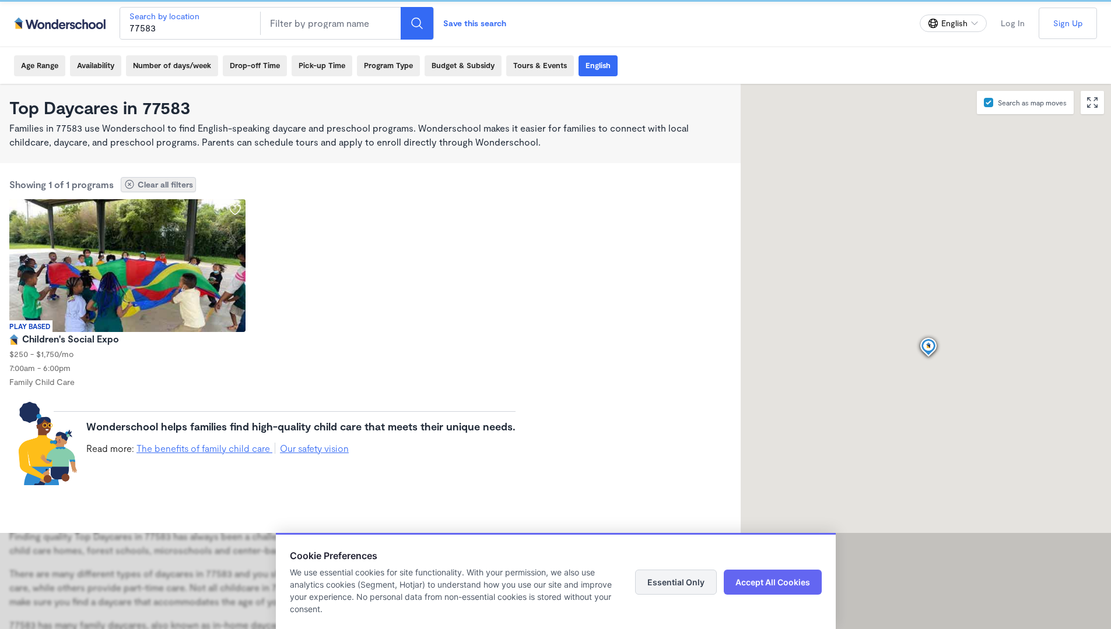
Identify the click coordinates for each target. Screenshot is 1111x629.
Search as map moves (1032, 102)
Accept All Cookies (772, 582)
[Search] (417, 23)
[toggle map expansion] (1092, 102)
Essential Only (676, 582)
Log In (1013, 23)
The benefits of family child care (204, 448)
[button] (928, 347)
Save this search (474, 23)
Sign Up (1067, 23)
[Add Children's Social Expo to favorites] (235, 210)
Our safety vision (314, 448)
